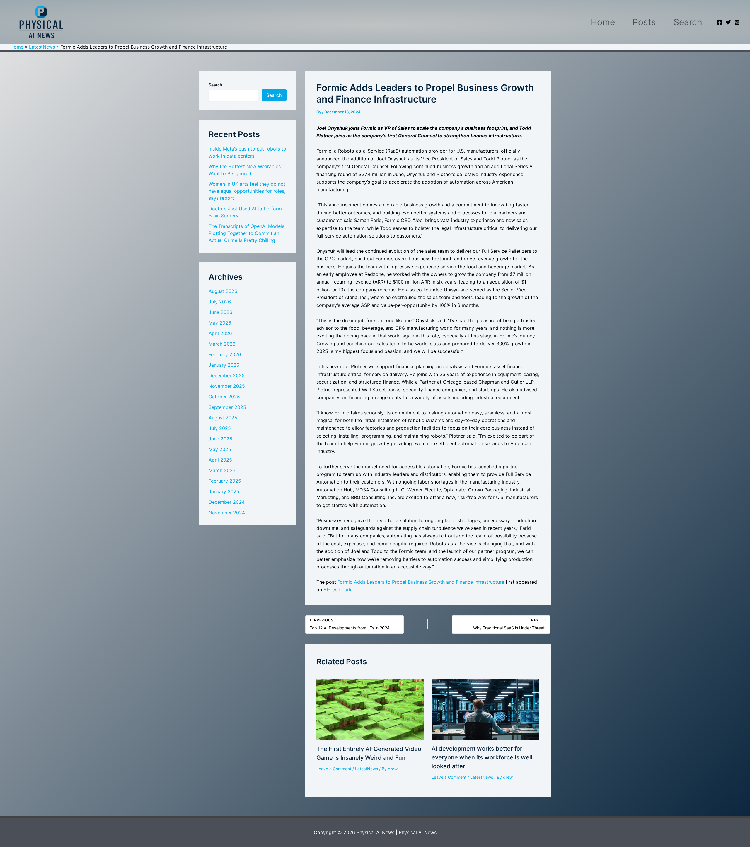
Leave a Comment (333, 768)
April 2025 (220, 460)
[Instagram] (737, 22)
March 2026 (222, 344)
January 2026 (224, 365)
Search (688, 22)
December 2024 (227, 502)
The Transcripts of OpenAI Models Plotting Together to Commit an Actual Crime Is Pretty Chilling (246, 233)
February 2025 (225, 481)
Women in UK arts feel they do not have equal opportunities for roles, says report (247, 191)
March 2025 (222, 470)
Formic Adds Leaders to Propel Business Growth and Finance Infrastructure (421, 582)
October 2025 (224, 396)
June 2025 (220, 439)
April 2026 (220, 333)
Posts (644, 22)
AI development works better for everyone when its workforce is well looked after (482, 757)
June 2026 (220, 312)
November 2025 (227, 386)
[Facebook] (719, 22)
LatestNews (366, 768)
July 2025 (220, 428)
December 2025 (227, 375)
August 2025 (223, 418)
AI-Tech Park (337, 589)
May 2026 (220, 323)
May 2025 (220, 449)
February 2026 (225, 354)
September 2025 (227, 407)
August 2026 (223, 291)
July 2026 (220, 302)
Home (603, 22)
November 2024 (227, 512)
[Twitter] (728, 22)
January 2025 (224, 491)
